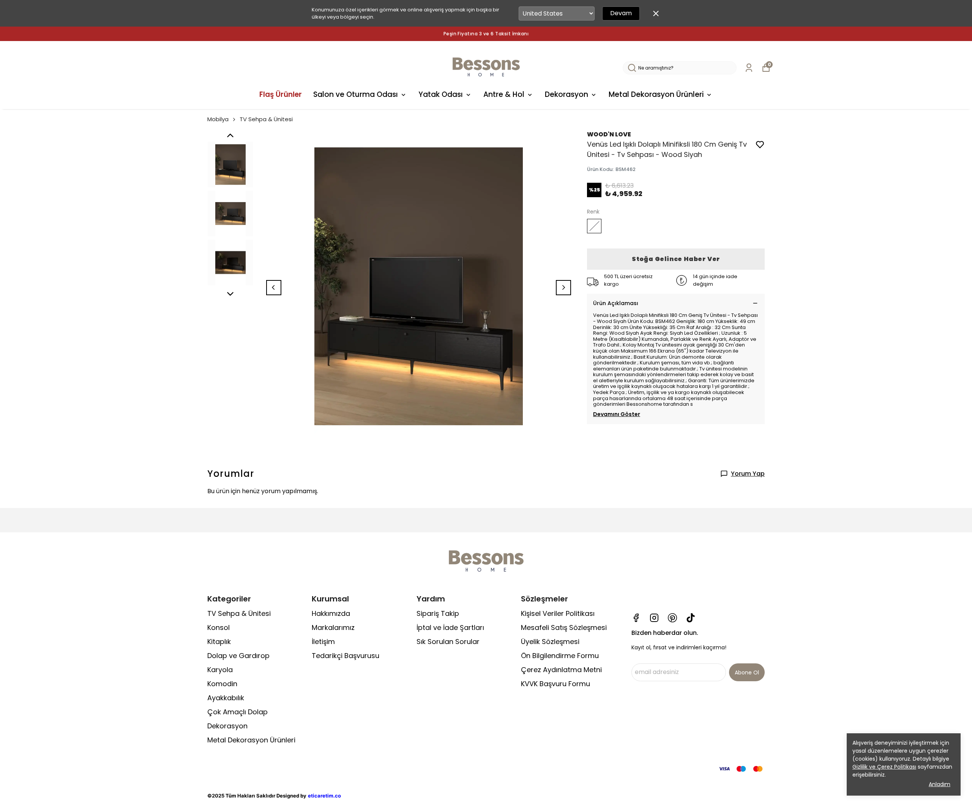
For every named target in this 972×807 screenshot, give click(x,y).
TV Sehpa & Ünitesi (266, 119)
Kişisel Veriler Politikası (558, 613)
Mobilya (218, 119)
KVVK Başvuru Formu (555, 683)
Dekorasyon (566, 94)
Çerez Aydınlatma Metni (561, 669)
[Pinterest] (672, 617)
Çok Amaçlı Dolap (237, 712)
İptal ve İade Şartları (450, 627)
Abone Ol (747, 672)
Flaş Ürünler (280, 94)
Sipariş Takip (438, 613)
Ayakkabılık (225, 698)
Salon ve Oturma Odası (355, 94)
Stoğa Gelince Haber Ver (676, 259)
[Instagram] (654, 617)
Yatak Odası (440, 94)
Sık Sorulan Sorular (448, 641)
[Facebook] (636, 617)
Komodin (222, 683)
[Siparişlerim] (749, 68)
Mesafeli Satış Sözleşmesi (564, 627)
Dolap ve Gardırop (238, 655)
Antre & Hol (503, 94)
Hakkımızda (331, 613)
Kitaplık (219, 641)
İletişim (323, 641)
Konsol (218, 627)
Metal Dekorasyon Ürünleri (656, 94)
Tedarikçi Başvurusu (345, 655)
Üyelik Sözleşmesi (550, 641)
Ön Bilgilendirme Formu (560, 655)
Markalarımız (333, 627)
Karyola (220, 669)
